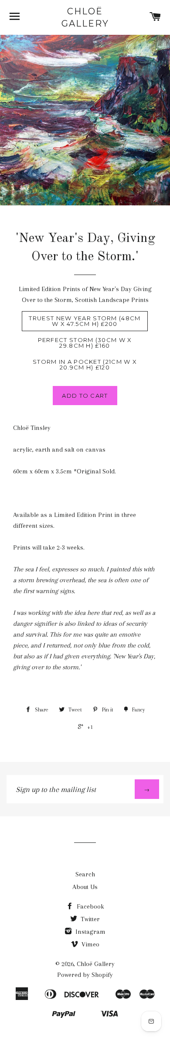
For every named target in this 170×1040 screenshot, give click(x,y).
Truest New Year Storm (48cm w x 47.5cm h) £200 (84, 321)
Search (85, 874)
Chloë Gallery (85, 17)
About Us (85, 887)
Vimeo (89, 944)
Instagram (89, 932)
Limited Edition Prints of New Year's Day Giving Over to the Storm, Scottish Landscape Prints (85, 294)
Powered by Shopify (85, 975)
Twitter (89, 919)
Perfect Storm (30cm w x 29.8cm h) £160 (85, 342)
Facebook (89, 906)
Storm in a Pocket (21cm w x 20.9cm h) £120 (85, 364)
